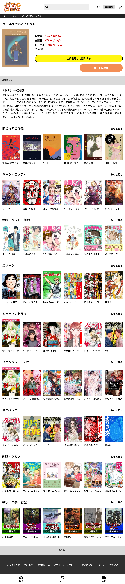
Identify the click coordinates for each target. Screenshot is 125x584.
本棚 (104, 581)
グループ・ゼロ (53, 40)
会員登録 (109, 6)
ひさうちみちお (53, 36)
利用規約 (28, 564)
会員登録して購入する (79, 58)
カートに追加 (101, 67)
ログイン (96, 6)
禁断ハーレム (55, 44)
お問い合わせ (86, 564)
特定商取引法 (43, 564)
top (4, 16)
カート (62, 581)
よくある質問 (13, 564)
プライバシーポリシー (64, 564)
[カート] (120, 7)
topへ (62, 550)
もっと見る (117, 128)
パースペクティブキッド (33, 16)
